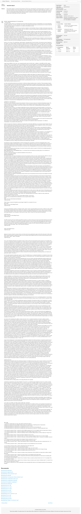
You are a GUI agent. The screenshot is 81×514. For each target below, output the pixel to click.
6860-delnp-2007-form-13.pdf (6, 486)
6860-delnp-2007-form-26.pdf (6, 491)
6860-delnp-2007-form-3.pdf (6, 495)
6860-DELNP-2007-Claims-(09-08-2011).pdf (9, 473)
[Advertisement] (27, 17)
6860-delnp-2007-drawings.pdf (6, 483)
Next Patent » (50, 502)
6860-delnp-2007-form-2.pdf (6, 490)
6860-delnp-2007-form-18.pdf (6, 488)
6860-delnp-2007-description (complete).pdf (8, 482)
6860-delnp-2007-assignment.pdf (7, 472)
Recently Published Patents (26, 1)
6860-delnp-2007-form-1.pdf (6, 485)
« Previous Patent (4, 502)
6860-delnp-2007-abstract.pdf (6, 470)
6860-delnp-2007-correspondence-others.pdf (9, 480)
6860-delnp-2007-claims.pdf (6, 475)
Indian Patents (5, 1)
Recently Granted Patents (15, 1)
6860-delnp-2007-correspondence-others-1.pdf (9, 478)
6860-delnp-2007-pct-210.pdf (6, 498)
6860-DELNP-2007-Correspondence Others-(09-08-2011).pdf (12, 477)
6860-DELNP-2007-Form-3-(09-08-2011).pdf (9, 493)
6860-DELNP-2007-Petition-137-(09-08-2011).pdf (9, 500)
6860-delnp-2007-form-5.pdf (6, 496)
